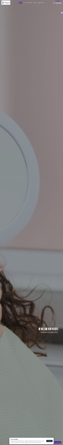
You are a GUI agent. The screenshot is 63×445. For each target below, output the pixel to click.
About (24, 2)
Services (35, 2)
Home (20, 2)
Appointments (41, 2)
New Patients (29, 2)
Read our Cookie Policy (37, 442)
